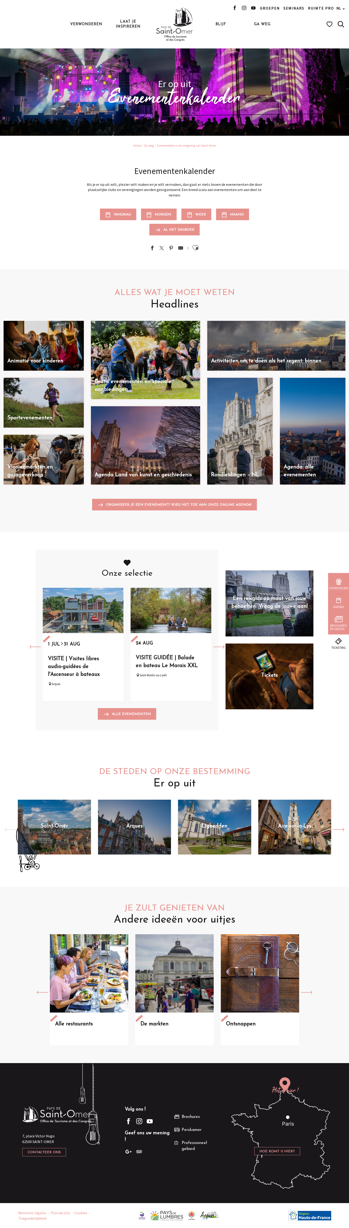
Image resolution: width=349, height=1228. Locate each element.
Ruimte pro (321, 8)
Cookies (80, 1212)
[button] (341, 24)
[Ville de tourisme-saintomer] (191, 1215)
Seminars (293, 8)
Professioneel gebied (194, 1146)
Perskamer (192, 1130)
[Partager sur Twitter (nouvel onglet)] (161, 249)
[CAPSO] (142, 1215)
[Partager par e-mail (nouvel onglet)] (180, 249)
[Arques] (209, 1215)
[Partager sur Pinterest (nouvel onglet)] (171, 249)
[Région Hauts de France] (309, 1215)
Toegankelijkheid (32, 1218)
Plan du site (60, 1212)
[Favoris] (330, 24)
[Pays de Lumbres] (167, 1215)
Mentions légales (32, 1212)
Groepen (270, 8)
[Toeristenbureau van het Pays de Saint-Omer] (174, 24)
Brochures (191, 1117)
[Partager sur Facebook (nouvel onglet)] (152, 249)
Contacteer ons (44, 1152)
